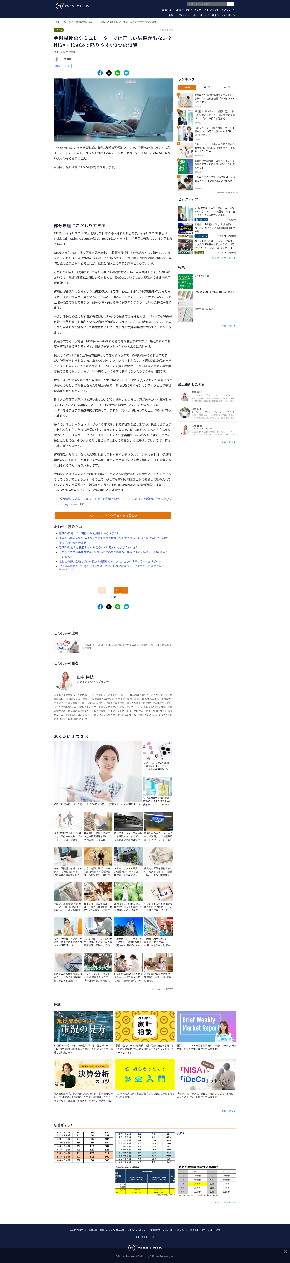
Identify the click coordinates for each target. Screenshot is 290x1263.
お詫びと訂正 (214, 1230)
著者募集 (194, 1230)
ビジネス (182, 15)
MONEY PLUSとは (78, 1230)
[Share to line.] (117, 73)
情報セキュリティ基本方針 (112, 1230)
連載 (178, 9)
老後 (193, 15)
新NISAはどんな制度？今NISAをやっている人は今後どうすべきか (98, 547)
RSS (203, 1230)
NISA (57, 65)
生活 (170, 15)
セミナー (200, 9)
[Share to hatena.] (126, 73)
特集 (187, 9)
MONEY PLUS (60, 21)
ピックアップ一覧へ (222, 257)
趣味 (214, 15)
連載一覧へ (227, 1111)
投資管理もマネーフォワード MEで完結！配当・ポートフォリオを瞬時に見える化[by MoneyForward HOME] (115, 501)
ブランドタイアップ (222, 9)
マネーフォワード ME (145, 1236)
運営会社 (93, 1230)
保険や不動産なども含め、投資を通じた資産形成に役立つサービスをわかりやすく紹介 (111, 566)
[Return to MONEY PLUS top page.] (72, 6)
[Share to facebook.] (100, 73)
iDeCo (67, 65)
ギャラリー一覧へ (223, 1202)
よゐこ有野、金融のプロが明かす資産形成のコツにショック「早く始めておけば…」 (110, 561)
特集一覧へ (227, 325)
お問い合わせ (181, 1230)
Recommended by (158, 989)
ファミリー (226, 15)
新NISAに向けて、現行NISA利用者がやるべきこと (89, 533)
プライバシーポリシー (137, 1230)
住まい (203, 15)
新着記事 (167, 9)
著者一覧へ (227, 441)
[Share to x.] (109, 73)
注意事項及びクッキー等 (161, 1230)
